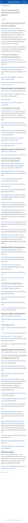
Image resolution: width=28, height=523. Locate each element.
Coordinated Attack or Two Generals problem (12, 111)
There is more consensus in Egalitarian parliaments (13, 222)
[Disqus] (14, 495)
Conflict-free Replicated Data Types (10, 404)
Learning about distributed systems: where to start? (13, 352)
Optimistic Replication (6, 373)
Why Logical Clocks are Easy (8, 94)
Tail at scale (4, 435)
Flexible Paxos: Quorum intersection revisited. (12, 229)
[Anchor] (26, 88)
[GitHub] (25, 2)
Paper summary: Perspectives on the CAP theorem (13, 155)
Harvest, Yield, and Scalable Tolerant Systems (12, 138)
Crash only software (6, 344)
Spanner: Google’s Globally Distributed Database (12, 440)
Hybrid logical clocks (6, 99)
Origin (3, 19)
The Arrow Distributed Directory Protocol (11, 308)
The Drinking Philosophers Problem (9, 291)
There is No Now (5, 90)
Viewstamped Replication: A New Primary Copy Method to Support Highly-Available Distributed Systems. (12, 166)
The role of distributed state (8, 333)
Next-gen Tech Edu (14, 2)
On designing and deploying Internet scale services (13, 393)
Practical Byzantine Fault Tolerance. (10, 189)
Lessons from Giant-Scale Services (9, 360)
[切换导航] (1, 2)
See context (7, 186)
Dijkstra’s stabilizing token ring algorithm (11, 316)
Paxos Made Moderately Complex (9, 257)
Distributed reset (5, 302)
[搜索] (22, 2)
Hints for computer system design (9, 327)
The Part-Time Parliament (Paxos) (9, 184)
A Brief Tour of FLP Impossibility (9, 151)
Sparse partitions (5, 297)
